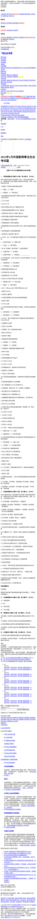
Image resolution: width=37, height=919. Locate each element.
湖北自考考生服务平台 (13, 900)
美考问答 (9, 82)
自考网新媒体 (5, 49)
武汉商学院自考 (28, 108)
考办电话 (3, 59)
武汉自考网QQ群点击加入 (16, 906)
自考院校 (9, 76)
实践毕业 (15, 75)
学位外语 (3, 721)
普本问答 (15, 80)
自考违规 (3, 719)
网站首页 (3, 71)
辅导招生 (27, 14)
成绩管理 (22, 37)
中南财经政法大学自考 (7, 106)
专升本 (3, 100)
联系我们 (32, 901)
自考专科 (11, 39)
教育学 (7, 87)
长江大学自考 (18, 108)
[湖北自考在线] (5, 115)
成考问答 (9, 80)
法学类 (12, 85)
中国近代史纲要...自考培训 (28, 845)
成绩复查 (32, 717)
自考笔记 (3, 89)
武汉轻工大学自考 (8, 108)
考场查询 (3, 30)
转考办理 (6, 98)
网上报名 (3, 93)
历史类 (21, 85)
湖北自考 (3, 898)
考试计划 (9, 75)
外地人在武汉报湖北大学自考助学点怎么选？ (18, 853)
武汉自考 (23, 900)
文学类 (16, 85)
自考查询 (3, 62)
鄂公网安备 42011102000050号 (11, 917)
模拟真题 (15, 23)
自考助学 (9, 721)
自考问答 (3, 78)
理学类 (25, 85)
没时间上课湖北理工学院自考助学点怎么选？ (18, 851)
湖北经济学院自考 (28, 111)
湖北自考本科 (5, 901)
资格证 (3, 64)
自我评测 (22, 14)
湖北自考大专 (31, 900)
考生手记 (3, 91)
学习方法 (15, 91)
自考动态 (12, 901)
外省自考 (21, 91)
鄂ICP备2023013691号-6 (12, 915)
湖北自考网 (11, 119)
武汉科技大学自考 (13, 113)
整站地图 (25, 901)
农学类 (34, 85)
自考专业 (3, 76)
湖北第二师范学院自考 (15, 111)
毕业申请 (15, 37)
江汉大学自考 (14, 110)
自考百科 (3, 80)
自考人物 (9, 91)
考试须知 (9, 30)
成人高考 (8, 100)
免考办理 (9, 719)
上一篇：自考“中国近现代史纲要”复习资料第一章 (16, 657)
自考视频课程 (5, 759)
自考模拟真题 (13, 759)
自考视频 (3, 66)
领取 (18, 167)
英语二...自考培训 (27, 788)
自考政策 (3, 75)
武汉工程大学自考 (23, 110)
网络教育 (5, 39)
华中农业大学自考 (20, 106)
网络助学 (22, 23)
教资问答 (3, 82)
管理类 (3, 87)
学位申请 (32, 98)
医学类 (12, 87)
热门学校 (7, 103)
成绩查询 (3, 37)
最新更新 (19, 901)
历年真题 (3, 84)
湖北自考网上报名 (20, 898)
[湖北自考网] (6, 53)
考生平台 (11, 16)
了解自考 (3, 14)
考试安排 (3, 23)
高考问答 (32, 80)
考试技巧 (15, 30)
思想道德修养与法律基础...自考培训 (18, 825)
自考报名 (3, 60)
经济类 (7, 85)
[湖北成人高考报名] (7, 117)
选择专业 (5, 16)
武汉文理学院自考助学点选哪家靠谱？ (16, 855)
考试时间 (12, 96)
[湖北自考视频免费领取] (21, 117)
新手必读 (9, 14)
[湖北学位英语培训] (17, 115)
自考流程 (3, 717)
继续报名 (9, 37)
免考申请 (9, 23)
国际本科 (14, 100)
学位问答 (21, 80)
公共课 (3, 85)
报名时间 (15, 14)
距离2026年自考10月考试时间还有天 (12, 68)
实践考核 (12, 98)
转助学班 (27, 37)
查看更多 (7, 882)
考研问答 (27, 80)
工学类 (30, 85)
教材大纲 (29, 96)
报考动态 (3, 73)
